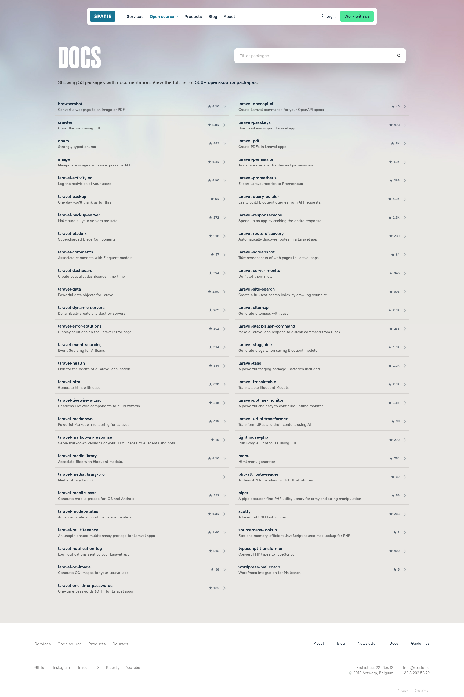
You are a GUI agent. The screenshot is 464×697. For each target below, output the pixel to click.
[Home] (105, 16)
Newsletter (367, 643)
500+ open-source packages (226, 82)
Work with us (356, 16)
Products (193, 16)
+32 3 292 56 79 (416, 672)
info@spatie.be (416, 667)
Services (135, 16)
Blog (212, 16)
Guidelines (420, 643)
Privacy (402, 690)
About (229, 16)
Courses (120, 644)
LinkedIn (83, 667)
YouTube (133, 667)
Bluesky (112, 667)
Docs (394, 643)
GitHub (40, 667)
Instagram (61, 667)
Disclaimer (422, 690)
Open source (162, 16)
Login (331, 16)
